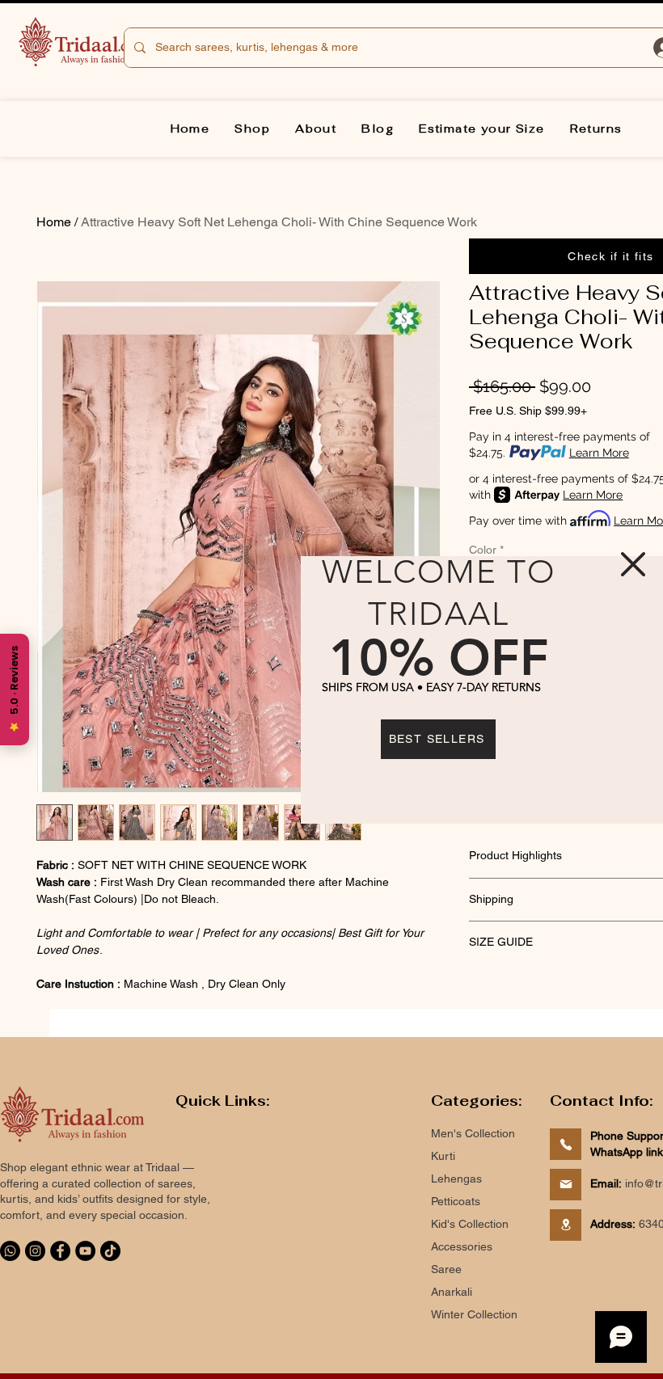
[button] (633, 564)
